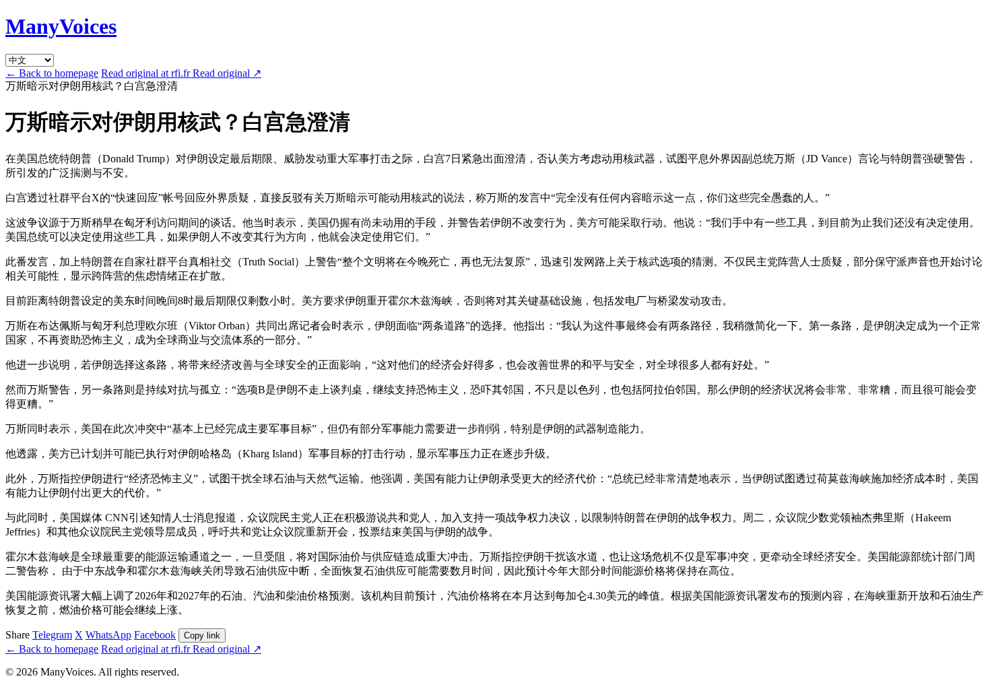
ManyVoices (61, 26)
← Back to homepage (51, 73)
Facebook (155, 635)
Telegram (52, 635)
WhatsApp (108, 635)
